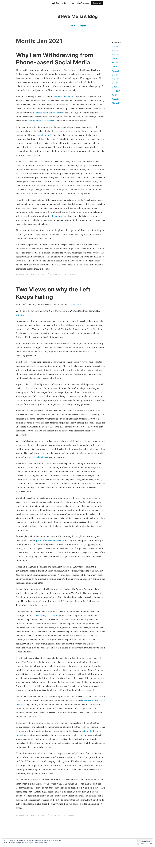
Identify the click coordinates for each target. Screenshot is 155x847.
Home (72, 26)
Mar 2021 (116, 62)
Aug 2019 (116, 91)
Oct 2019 (115, 86)
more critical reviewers (37, 457)
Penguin (20, 314)
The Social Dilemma (63, 96)
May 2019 (116, 102)
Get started (97, 3)
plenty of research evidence (48, 540)
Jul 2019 (115, 95)
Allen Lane (75, 304)
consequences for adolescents (42, 120)
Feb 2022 (115, 58)
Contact (82, 26)
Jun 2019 (115, 99)
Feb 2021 (115, 66)
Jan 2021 (115, 70)
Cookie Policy (43, 842)
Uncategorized (39, 274)
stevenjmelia (23, 274)
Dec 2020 (116, 74)
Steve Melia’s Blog (77, 16)
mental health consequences (49, 112)
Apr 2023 (115, 50)
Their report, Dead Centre (46, 615)
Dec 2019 (116, 82)
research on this (43, 134)
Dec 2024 (116, 46)
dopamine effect (59, 215)
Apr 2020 (115, 78)
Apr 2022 (115, 54)
